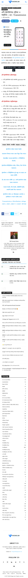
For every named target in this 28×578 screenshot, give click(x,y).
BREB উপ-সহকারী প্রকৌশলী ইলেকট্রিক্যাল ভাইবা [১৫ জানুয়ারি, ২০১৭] (13, 340)
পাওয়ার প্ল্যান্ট (4, 481)
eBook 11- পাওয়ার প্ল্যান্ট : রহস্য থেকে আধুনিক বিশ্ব (11, 348)
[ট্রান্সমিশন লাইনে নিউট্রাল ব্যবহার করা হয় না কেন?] (5, 282)
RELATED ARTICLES (10, 260)
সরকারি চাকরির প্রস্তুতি (6, 503)
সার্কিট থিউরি (4, 510)
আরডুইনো (4, 440)
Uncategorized (6, 436)
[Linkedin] (14, 252)
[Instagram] (7, 562)
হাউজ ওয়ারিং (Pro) (5, 519)
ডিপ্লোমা (3, 470)
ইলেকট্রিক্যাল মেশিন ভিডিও (7, 452)
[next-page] (5, 288)
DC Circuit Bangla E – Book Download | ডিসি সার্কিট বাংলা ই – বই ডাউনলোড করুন (14, 369)
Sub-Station (5, 431)
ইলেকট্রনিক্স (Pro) (5, 443)
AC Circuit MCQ (6, 379)
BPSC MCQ (5, 388)
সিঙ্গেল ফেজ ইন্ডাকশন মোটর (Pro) (8, 512)
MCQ (3, 418)
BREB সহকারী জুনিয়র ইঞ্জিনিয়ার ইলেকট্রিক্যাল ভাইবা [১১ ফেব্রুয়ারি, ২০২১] (14, 331)
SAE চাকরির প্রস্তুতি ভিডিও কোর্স (8, 312)
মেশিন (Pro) (4, 494)
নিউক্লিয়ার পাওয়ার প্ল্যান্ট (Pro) (7, 476)
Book (3, 386)
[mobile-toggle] (2, 2)
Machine (4, 415)
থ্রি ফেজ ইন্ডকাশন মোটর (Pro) (7, 474)
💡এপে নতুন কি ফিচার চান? (7, 344)
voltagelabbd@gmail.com (16, 551)
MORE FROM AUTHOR (11, 262)
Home (2, 5)
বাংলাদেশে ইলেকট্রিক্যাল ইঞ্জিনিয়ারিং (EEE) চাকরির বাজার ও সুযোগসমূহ (12, 296)
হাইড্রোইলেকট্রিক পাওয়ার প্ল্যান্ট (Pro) (9, 517)
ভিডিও (3, 492)
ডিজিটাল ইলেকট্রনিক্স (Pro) (7, 467)
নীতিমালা (24, 573)
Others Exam (5, 420)
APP (23, 572)
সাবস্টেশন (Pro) (14, 5)
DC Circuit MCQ (6, 397)
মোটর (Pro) (4, 497)
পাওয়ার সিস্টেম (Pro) (4, 9)
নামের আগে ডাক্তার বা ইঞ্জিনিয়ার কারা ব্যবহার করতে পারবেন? (12, 355)
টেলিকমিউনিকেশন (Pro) (6, 461)
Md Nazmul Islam (6, 17)
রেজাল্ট (3, 501)
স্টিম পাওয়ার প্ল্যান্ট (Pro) (6, 515)
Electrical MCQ (6, 406)
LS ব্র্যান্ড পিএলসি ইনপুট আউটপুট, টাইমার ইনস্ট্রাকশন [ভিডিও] (13, 351)
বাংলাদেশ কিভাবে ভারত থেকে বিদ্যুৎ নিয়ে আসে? (14, 154)
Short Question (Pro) (7, 429)
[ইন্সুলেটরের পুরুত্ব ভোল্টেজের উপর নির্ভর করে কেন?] (5, 275)
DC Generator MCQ (7, 400)
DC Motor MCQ (6, 402)
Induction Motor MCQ (7, 411)
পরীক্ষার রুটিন (4, 479)
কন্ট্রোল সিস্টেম (4, 456)
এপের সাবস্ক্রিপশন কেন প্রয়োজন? (8, 362)
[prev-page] (2, 288)
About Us (4, 573)
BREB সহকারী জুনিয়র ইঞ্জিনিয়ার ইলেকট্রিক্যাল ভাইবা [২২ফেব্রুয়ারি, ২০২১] (14, 326)
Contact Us (13, 573)
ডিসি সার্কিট (4, 472)
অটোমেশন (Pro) (5, 438)
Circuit (4, 395)
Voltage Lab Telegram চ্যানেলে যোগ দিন (10, 319)
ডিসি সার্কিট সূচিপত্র (5, 358)
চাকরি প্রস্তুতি (5, 458)
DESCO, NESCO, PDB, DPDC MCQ (10, 404)
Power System (5, 425)
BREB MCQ (5, 393)
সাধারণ (3, 506)
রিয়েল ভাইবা (4, 499)
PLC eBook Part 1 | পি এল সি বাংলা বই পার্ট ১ (11, 365)
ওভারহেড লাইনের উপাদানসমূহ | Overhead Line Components (21, 224)
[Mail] (15, 562)
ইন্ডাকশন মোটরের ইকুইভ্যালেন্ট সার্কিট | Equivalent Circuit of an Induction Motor (7, 224)
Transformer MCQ (6, 434)
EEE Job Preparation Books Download (11, 305)
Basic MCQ (5, 384)
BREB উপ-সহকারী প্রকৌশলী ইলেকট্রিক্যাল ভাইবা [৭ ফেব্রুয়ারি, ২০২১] (13, 336)
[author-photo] (14, 239)
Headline (4, 409)
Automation (5, 382)
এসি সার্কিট (4, 454)
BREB (3, 391)
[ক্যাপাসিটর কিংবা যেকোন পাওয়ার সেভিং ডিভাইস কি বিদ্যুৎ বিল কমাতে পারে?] (5, 268)
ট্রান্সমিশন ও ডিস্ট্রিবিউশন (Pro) (8, 465)
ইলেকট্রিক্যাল (4, 447)
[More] (20, 20)
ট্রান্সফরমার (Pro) (5, 463)
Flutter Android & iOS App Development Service (12, 572)
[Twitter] (23, 562)
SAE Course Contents (7, 427)
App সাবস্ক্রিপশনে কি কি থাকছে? (8, 315)
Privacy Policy (19, 573)
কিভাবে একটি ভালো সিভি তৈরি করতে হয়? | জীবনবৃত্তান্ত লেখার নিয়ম (14, 322)
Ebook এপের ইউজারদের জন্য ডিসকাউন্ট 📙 (10, 308)
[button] (26, 2)
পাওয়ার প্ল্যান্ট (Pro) (5, 483)
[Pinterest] (19, 562)
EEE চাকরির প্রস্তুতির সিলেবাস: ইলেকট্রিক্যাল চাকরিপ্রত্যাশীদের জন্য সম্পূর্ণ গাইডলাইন (13, 301)
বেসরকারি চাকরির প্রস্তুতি (6, 490)
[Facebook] (3, 562)
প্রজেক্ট (3, 488)
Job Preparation (6, 413)
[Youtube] (14, 566)
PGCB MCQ (5, 422)
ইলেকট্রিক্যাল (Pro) (8, 5)
